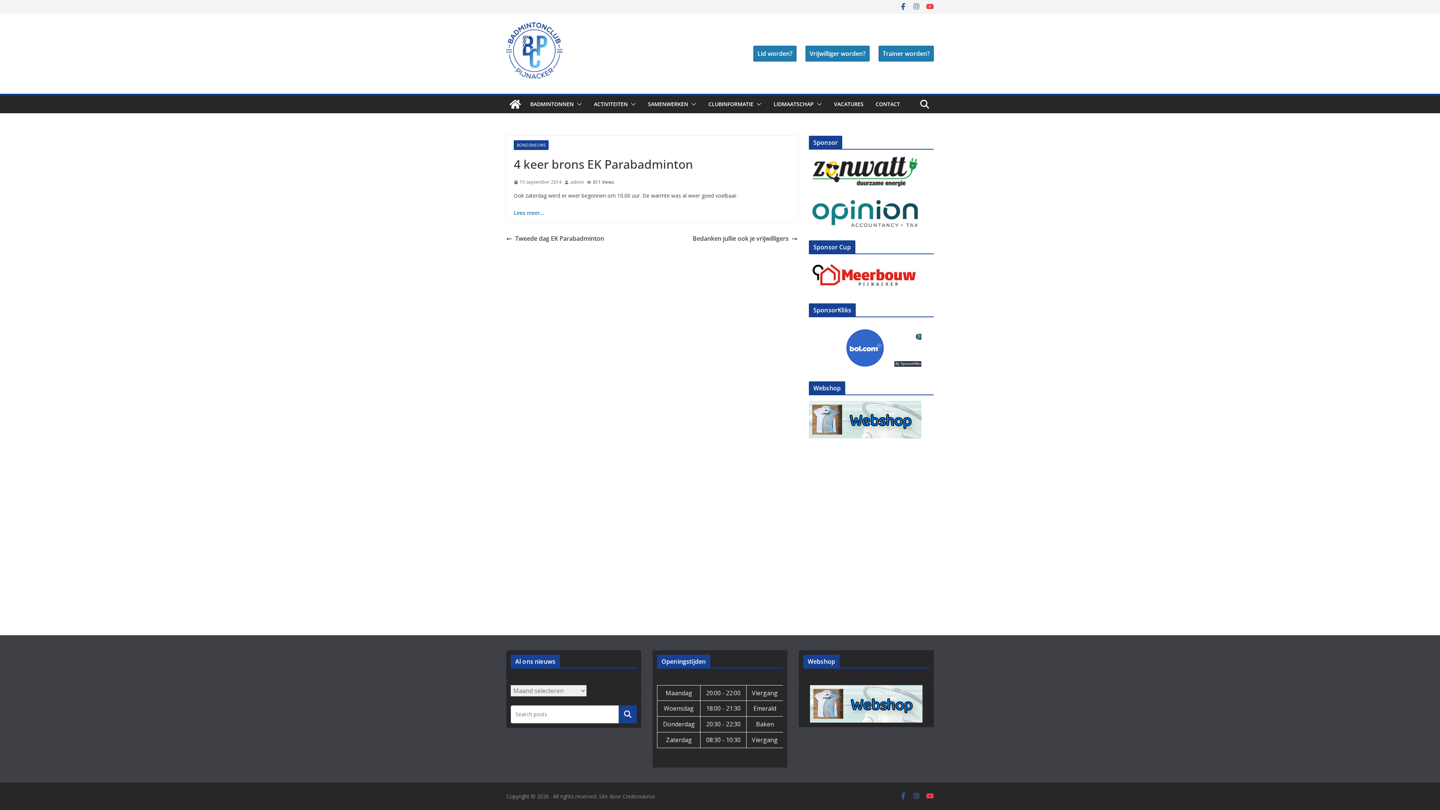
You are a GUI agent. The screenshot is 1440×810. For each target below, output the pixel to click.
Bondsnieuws (531, 145)
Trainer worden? (906, 54)
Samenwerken (668, 104)
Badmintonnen (552, 104)
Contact (888, 104)
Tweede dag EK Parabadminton (559, 238)
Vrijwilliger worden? (838, 54)
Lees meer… (529, 212)
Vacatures (849, 104)
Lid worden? (775, 54)
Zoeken (628, 714)
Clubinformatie (730, 104)
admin (577, 182)
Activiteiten (611, 104)
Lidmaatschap (794, 104)
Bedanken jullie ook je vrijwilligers (741, 238)
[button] (578, 104)
